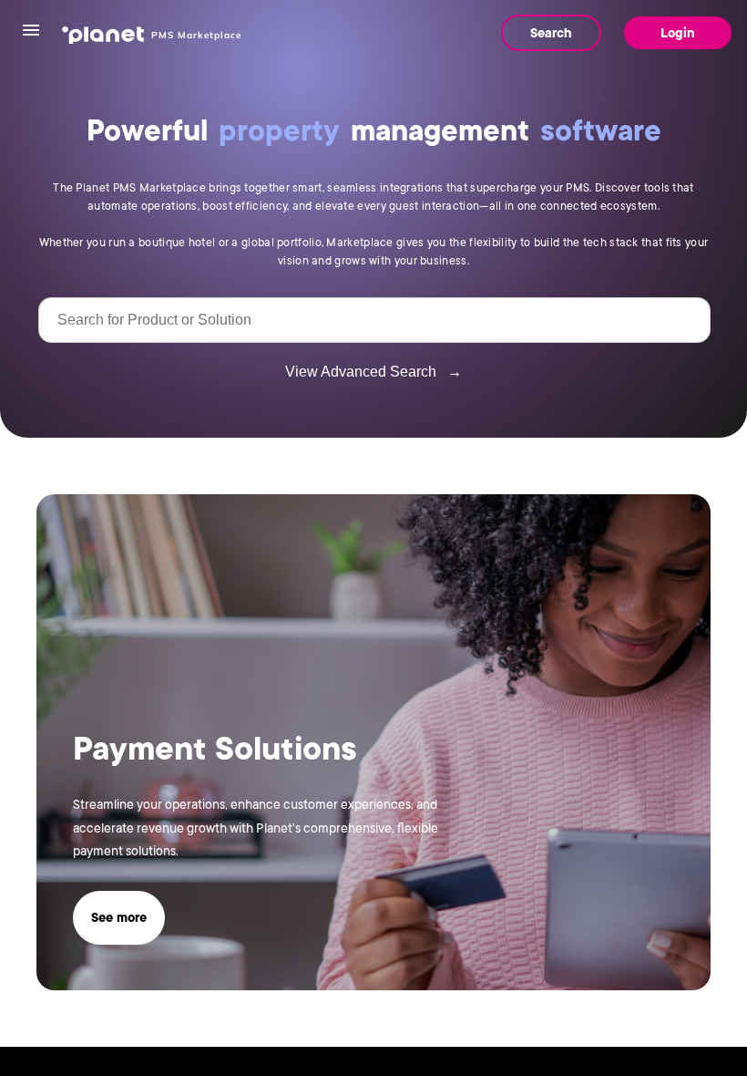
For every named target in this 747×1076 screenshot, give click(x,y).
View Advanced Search (373, 371)
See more (119, 917)
